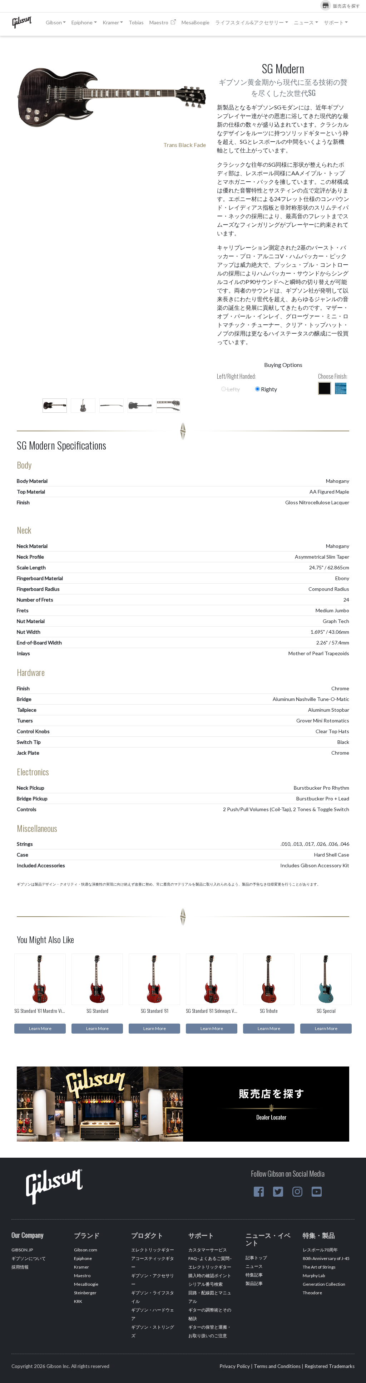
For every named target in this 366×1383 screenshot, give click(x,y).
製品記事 (254, 1283)
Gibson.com (85, 1249)
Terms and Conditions (277, 1366)
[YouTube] (316, 1191)
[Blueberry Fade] (340, 388)
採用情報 (20, 1267)
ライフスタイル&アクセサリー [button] (249, 22)
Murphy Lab (314, 1275)
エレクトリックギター (152, 1249)
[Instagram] (297, 1191)
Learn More (40, 1028)
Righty (268, 389)
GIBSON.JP (22, 1249)
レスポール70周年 (320, 1249)
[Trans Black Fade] (324, 388)
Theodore (312, 1292)
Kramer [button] (111, 22)
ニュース (254, 1266)
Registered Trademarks (330, 1366)
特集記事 (254, 1274)
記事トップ (256, 1257)
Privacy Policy (234, 1366)
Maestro (159, 22)
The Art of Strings (319, 1267)
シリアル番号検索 (205, 1284)
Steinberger (85, 1292)
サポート (334, 22)
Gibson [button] (54, 22)
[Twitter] (278, 1191)
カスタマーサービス (207, 1249)
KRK (78, 1301)
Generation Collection (324, 1284)
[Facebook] (258, 1191)
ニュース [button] (304, 22)
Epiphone (83, 1258)
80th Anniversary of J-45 (326, 1258)
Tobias (136, 22)
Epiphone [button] (82, 22)
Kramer (81, 1267)
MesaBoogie (195, 22)
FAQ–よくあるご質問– (210, 1258)
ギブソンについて (28, 1258)
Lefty (233, 389)
